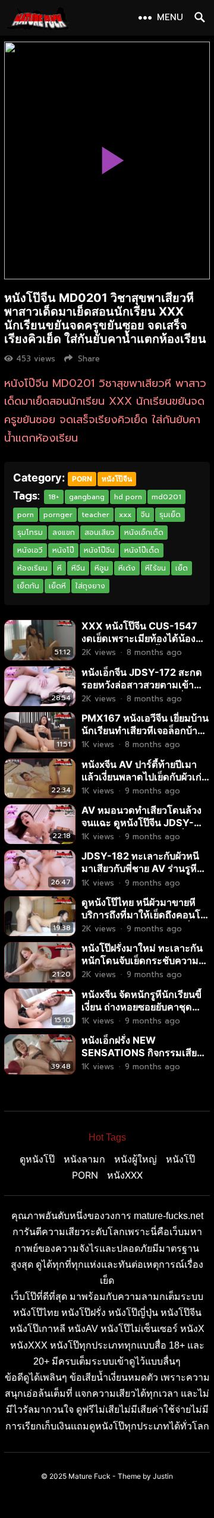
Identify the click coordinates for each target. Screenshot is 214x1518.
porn (25, 514)
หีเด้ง (127, 568)
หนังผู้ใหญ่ (135, 1159)
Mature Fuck (89, 1476)
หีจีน (78, 568)
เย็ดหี (57, 586)
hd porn (128, 497)
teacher (95, 514)
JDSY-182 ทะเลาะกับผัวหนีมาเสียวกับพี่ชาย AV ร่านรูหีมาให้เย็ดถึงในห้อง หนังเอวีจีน (145, 868)
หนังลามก (84, 1159)
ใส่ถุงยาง (90, 586)
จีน (145, 514)
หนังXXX (125, 1175)
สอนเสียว (99, 532)
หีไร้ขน (155, 568)
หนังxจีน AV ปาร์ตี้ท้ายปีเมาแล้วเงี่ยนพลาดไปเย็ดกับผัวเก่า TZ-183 (144, 776)
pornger (58, 514)
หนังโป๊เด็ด (141, 550)
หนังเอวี (30, 550)
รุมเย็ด (170, 514)
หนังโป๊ (63, 550)
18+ (53, 497)
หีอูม (102, 568)
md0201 (166, 497)
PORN (82, 478)
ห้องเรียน (32, 568)
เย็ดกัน (28, 586)
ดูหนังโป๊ (37, 1159)
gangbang (87, 497)
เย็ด (181, 568)
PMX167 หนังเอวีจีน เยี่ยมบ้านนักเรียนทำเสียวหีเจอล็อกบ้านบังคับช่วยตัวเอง (145, 730)
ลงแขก (63, 532)
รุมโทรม (30, 532)
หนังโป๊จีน (117, 478)
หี (59, 568)
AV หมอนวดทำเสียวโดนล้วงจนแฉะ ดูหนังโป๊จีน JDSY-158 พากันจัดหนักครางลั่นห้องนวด (144, 829)
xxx (125, 514)
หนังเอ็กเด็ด (143, 532)
